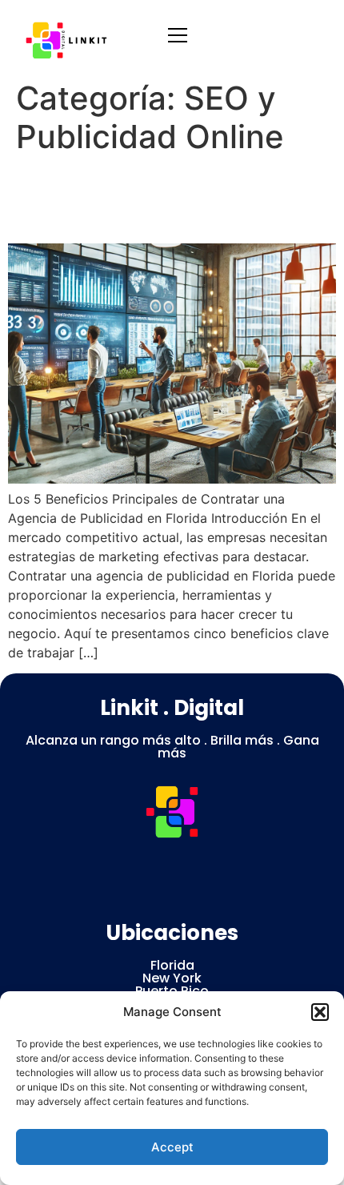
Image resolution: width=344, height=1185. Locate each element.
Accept (172, 1147)
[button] (320, 1012)
